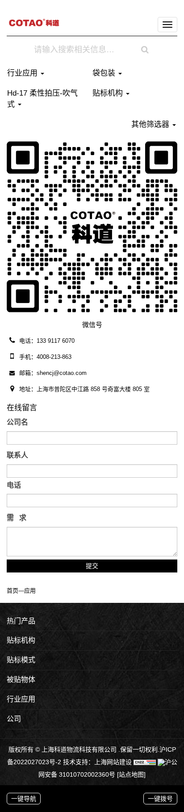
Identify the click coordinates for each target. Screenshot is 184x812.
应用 (30, 590)
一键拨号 (160, 798)
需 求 (16, 518)
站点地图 (131, 774)
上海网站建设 (114, 762)
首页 (12, 590)
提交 (92, 565)
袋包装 (104, 73)
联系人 (17, 455)
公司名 (17, 422)
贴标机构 (108, 93)
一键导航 (23, 798)
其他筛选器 (151, 124)
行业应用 (23, 73)
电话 (14, 485)
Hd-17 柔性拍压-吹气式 (42, 98)
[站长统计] (145, 762)
